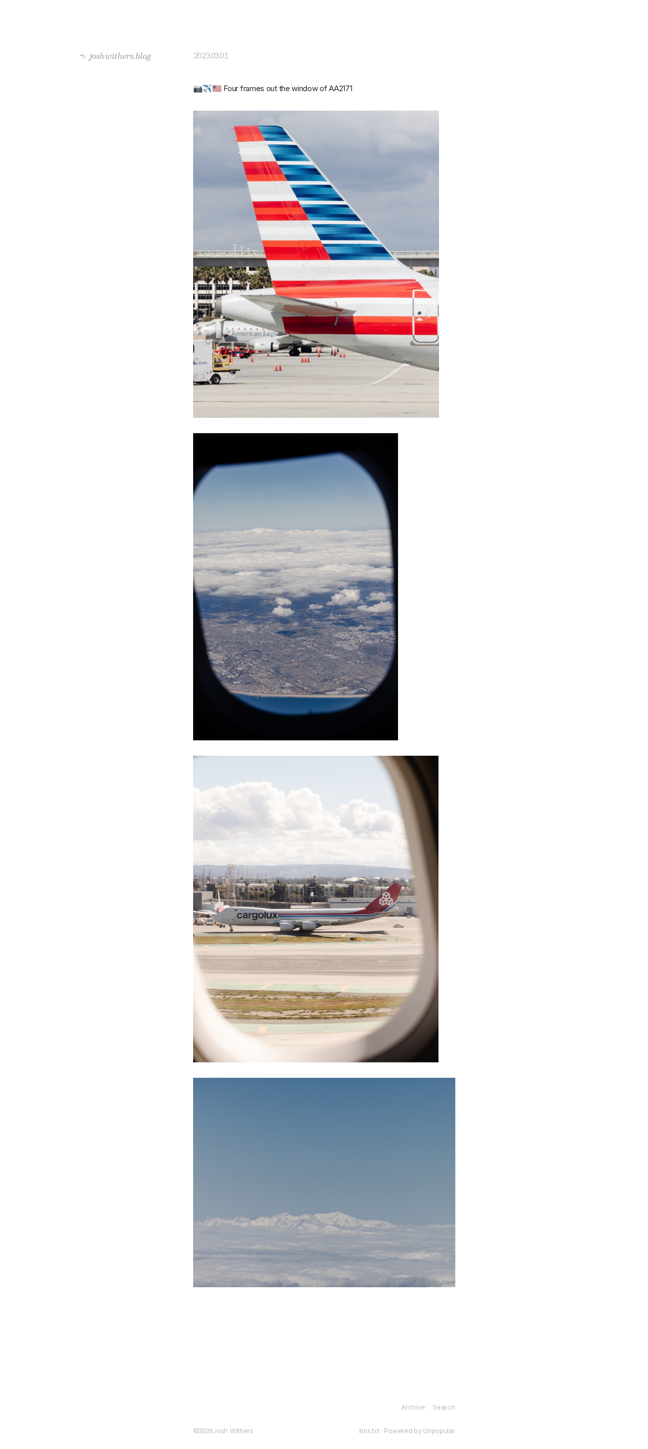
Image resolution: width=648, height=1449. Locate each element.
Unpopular (439, 1430)
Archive (413, 1407)
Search (444, 1407)
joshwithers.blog (117, 55)
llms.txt (369, 1430)
